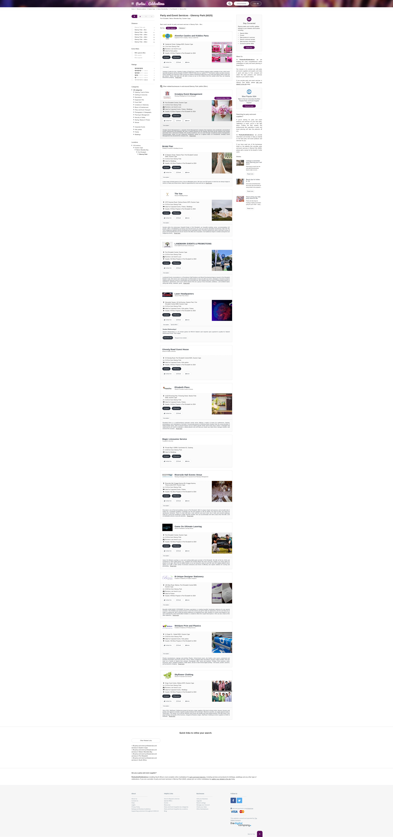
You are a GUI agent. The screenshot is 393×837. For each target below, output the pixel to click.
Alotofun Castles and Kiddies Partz (192, 36)
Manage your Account (203, 805)
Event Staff (138, 102)
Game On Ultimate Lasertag (188, 526)
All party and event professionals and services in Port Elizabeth (144, 755)
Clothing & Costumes (141, 95)
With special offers (140, 53)
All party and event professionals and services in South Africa (144, 759)
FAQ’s (133, 803)
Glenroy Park (143, 154)
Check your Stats (201, 807)
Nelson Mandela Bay (142, 150)
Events (166, 803)
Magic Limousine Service (174, 439)
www (188, 62)
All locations (137, 145)
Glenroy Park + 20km (141, 35)
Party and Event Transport (142, 110)
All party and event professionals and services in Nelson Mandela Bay (144, 751)
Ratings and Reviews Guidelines (141, 809)
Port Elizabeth (142, 152)
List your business (241, 3)
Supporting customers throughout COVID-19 (145, 811)
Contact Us (135, 801)
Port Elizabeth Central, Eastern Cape (176, 102)
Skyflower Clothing (184, 674)
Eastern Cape (139, 148)
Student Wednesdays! (169, 329)
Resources (167, 805)
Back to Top (251, 834)
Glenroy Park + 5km (141, 30)
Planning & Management (142, 115)
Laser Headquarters (184, 294)
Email (179, 62)
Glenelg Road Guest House (175, 349)
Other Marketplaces (202, 809)
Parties (137, 132)
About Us (134, 799)
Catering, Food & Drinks (142, 92)
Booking (177, 57)
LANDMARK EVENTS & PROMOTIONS (193, 244)
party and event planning (197, 777)
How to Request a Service (171, 799)
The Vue (178, 194)
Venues (137, 122)
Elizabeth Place (182, 387)
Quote (167, 57)
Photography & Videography (143, 112)
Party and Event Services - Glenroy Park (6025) (186, 15)
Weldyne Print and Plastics (188, 626)
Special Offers (168, 801)
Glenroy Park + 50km (141, 42)
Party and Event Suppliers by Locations (176, 809)
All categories (137, 90)
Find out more (249, 106)
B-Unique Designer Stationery (189, 576)
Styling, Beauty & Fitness (142, 120)
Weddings (138, 134)
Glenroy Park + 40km (141, 39)
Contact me (168, 62)
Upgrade (199, 801)
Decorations (138, 97)
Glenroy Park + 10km (141, 32)
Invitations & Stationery (142, 105)
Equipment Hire (139, 100)
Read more (178, 77)
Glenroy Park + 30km (141, 37)
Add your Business (202, 799)
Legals (133, 805)
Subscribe (249, 48)
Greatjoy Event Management (188, 94)
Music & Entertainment (141, 107)
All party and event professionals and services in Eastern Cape (144, 747)
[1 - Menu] (133, 3)
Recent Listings (201, 803)
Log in (255, 3)
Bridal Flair (167, 146)
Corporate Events (140, 127)
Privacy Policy (136, 807)
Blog (165, 811)
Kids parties (138, 129)
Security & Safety (140, 117)
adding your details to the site (221, 779)
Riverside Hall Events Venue (188, 475)
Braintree (250, 808)
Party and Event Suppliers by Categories (176, 807)
